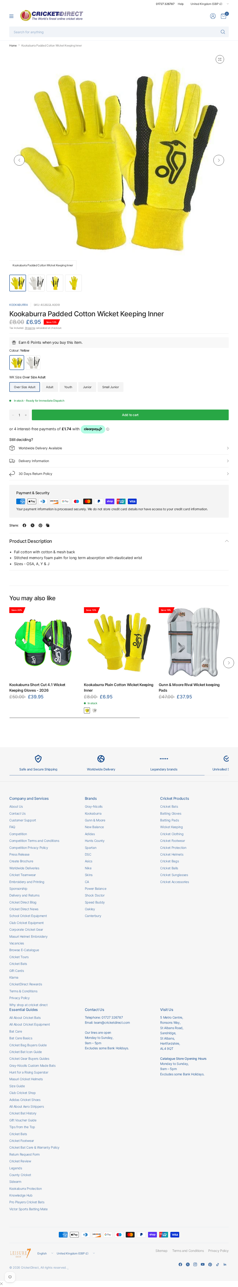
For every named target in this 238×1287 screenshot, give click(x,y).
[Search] (223, 32)
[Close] (1, 1283)
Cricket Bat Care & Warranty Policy (34, 1147)
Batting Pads (169, 820)
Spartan (90, 848)
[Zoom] (220, 59)
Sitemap (161, 1251)
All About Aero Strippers (26, 1106)
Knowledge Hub (21, 1195)
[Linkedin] (225, 1264)
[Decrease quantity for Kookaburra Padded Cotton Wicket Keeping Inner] (13, 415)
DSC (88, 854)
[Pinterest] (210, 1264)
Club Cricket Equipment (26, 923)
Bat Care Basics (20, 1038)
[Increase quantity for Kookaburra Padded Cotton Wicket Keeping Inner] (25, 415)
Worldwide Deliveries (24, 868)
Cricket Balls (169, 868)
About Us (16, 806)
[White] (94, 710)
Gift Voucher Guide (22, 1120)
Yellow (17, 363)
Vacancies (16, 943)
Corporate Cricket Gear (26, 929)
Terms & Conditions (23, 991)
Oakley (90, 909)
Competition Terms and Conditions (34, 841)
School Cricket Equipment (28, 916)
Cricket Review (20, 1161)
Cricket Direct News (23, 909)
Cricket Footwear (172, 841)
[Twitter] (188, 1264)
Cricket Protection (173, 848)
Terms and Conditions (188, 1251)
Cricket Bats (18, 964)
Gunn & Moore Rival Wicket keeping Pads (189, 687)
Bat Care (15, 1031)
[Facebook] (180, 1264)
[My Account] (213, 16)
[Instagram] (195, 1264)
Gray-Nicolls (93, 806)
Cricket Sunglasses (174, 875)
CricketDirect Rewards (25, 984)
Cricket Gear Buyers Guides (29, 1058)
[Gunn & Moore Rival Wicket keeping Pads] (194, 642)
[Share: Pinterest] (40, 525)
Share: (14, 525)
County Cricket (20, 1175)
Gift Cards (16, 971)
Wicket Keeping (171, 827)
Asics (88, 861)
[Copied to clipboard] (48, 525)
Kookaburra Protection (25, 1188)
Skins (89, 875)
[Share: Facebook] (24, 525)
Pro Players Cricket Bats (26, 1202)
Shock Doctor (95, 895)
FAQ (12, 827)
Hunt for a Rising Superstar (28, 1072)
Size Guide (17, 1086)
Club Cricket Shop (22, 1093)
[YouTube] (202, 1264)
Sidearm (15, 1182)
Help (181, 4)
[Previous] (19, 160)
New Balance (94, 827)
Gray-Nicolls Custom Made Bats (32, 1065)
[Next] (218, 160)
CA (87, 882)
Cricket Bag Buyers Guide (27, 1045)
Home (13, 45)
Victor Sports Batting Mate (28, 1209)
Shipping (30, 328)
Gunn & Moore (95, 820)
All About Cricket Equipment (29, 1024)
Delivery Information (34, 461)
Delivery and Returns (24, 895)
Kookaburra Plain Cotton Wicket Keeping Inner (118, 687)
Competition (18, 834)
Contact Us (17, 813)
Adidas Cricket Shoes (24, 1100)
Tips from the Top (22, 1127)
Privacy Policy (19, 998)
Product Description (30, 541)
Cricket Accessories (174, 882)
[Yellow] (87, 710)
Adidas (90, 834)
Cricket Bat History (22, 1113)
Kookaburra (18, 305)
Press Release (19, 854)
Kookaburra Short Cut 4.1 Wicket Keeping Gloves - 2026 (37, 687)
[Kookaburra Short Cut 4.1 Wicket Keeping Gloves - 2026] (44, 642)
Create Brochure (21, 861)
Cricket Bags (169, 861)
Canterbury (93, 916)
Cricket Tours (19, 957)
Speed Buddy (95, 902)
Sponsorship (18, 888)
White (33, 363)
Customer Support (22, 820)
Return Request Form (24, 1154)
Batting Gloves (170, 813)
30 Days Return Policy (35, 474)
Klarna (13, 977)
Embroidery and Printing (26, 882)
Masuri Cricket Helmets (26, 1079)
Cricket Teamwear (22, 875)
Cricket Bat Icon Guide (25, 1052)
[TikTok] (217, 1264)
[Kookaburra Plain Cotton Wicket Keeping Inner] (119, 642)
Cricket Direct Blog (22, 902)
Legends (15, 1168)
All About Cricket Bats (25, 1018)
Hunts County (95, 841)
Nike (88, 868)
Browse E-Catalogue (24, 950)
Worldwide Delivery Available (40, 448)
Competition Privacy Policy (28, 848)
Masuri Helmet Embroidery (28, 936)
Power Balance (95, 888)
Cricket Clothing (171, 834)
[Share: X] (33, 525)
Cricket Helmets (171, 854)
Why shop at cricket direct (28, 1005)
